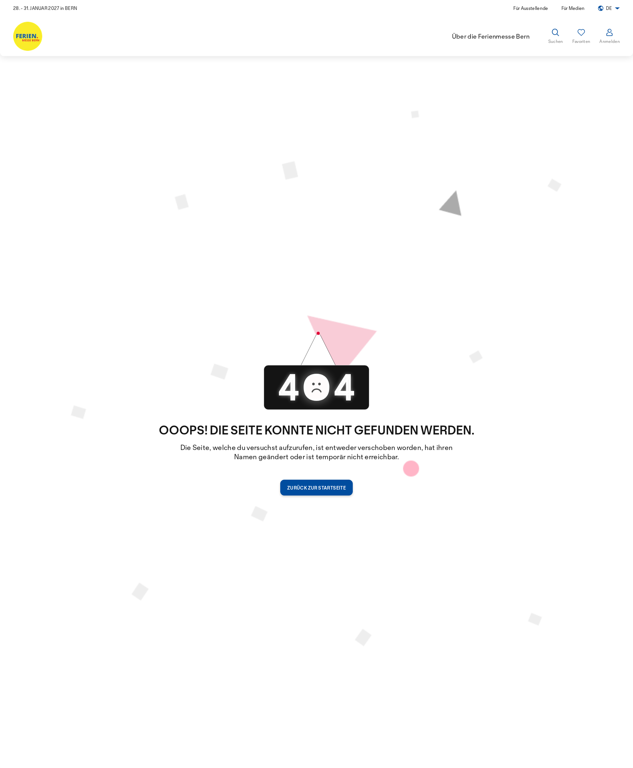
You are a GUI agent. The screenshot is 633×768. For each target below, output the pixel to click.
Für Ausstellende (530, 8)
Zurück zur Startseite (316, 488)
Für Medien (573, 8)
